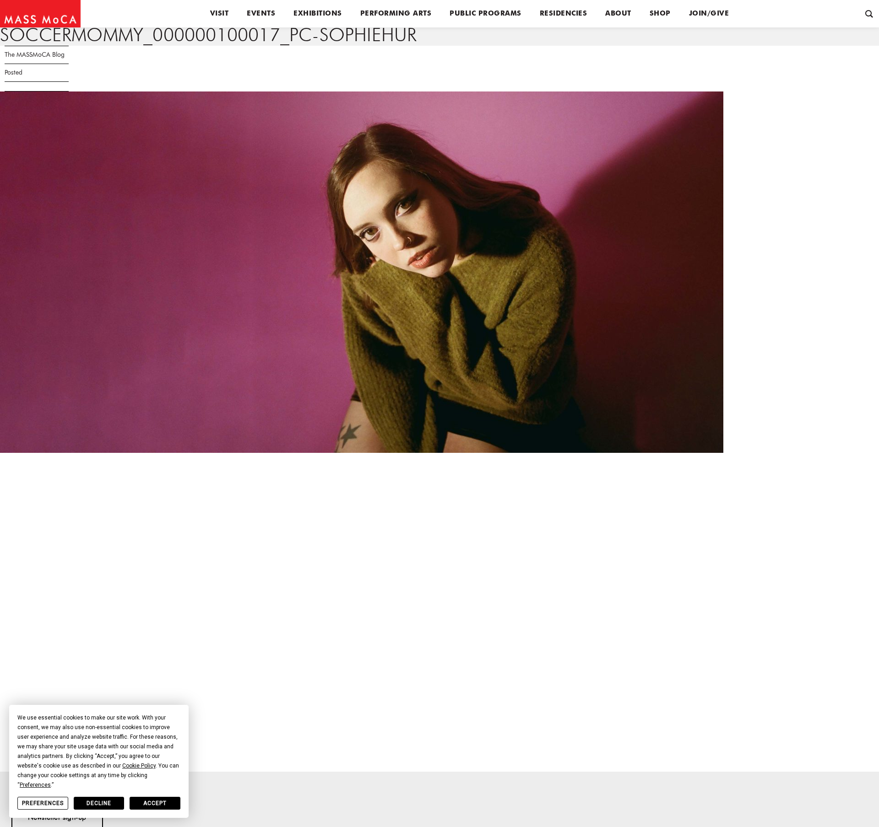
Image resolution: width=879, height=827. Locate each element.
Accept (155, 803)
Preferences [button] (35, 785)
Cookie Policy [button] (139, 766)
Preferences (43, 803)
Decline (99, 803)
